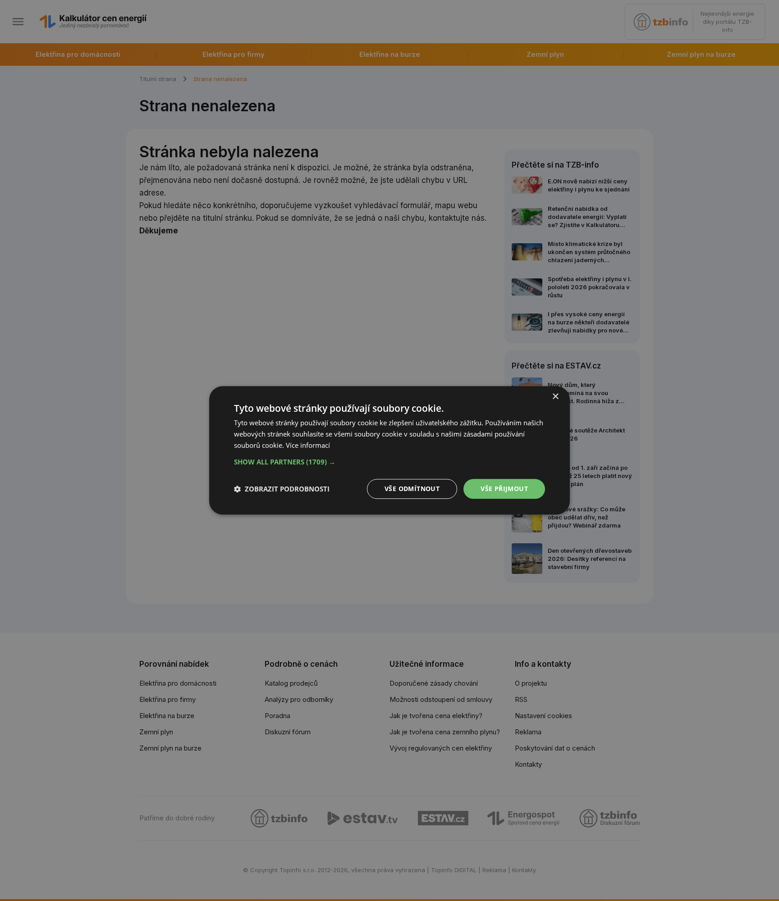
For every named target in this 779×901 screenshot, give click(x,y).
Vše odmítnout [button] (412, 488)
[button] (389, 462)
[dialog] (389, 450)
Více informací (308, 445)
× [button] (555, 396)
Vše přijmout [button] (504, 488)
